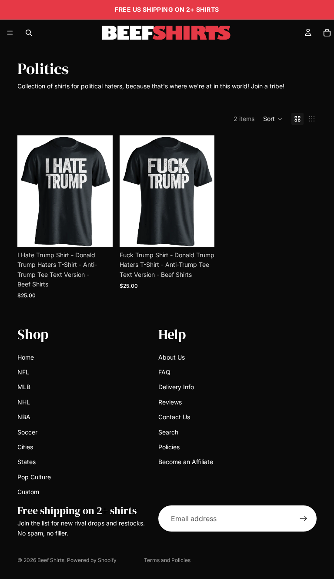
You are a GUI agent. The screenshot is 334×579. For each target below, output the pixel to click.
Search (168, 431)
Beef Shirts (50, 560)
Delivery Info (176, 386)
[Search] (28, 32)
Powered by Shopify (92, 560)
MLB (23, 386)
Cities (25, 447)
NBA (23, 417)
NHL (23, 402)
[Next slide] (204, 191)
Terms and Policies (167, 560)
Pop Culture (34, 477)
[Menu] (10, 33)
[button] (273, 118)
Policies (169, 447)
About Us (171, 357)
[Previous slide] (129, 191)
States (26, 461)
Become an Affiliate (185, 461)
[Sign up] (303, 518)
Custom (28, 491)
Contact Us (174, 417)
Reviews (170, 402)
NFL (23, 372)
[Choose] (99, 233)
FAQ (164, 372)
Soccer (27, 431)
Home (25, 357)
